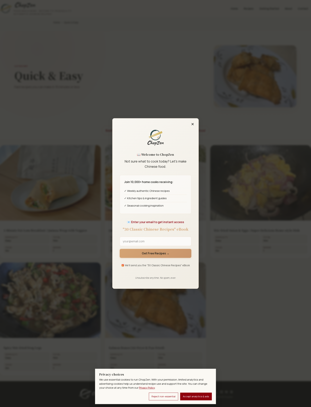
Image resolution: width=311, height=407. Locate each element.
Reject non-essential (163, 396)
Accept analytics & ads (196, 396)
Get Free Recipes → (155, 253)
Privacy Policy (147, 387)
